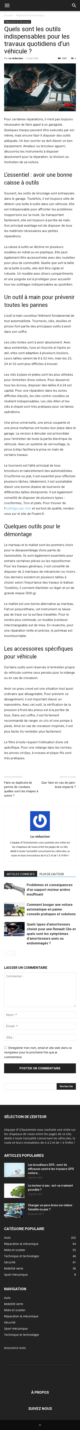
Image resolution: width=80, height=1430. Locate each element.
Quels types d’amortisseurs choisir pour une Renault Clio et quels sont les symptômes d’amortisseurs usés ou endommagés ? (51, 933)
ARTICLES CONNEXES (21, 874)
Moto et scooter (14, 1310)
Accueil (8, 15)
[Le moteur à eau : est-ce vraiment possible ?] (14, 1190)
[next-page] (13, 953)
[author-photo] (40, 831)
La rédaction (16, 58)
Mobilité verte (13, 1304)
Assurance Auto (15, 1348)
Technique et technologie (21, 1335)
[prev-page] (6, 953)
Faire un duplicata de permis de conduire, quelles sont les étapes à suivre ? (21, 789)
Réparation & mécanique (30, 15)
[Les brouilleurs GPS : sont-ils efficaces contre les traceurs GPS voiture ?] (14, 1170)
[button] (7, 5)
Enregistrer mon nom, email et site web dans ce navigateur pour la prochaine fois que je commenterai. (38, 1052)
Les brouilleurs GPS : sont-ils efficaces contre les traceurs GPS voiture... (51, 1169)
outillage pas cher (18, 508)
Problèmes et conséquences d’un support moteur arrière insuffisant (50, 889)
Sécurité (9, 1322)
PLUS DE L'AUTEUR (52, 874)
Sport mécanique (16, 1328)
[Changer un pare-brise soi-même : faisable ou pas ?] (14, 1210)
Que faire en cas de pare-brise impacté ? (58, 785)
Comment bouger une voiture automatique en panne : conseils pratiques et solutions (51, 909)
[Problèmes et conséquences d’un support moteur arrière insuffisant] (14, 890)
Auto (7, 1298)
